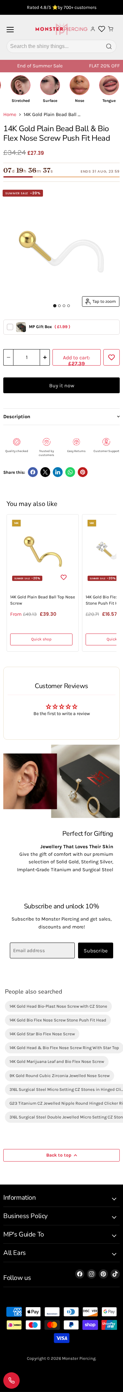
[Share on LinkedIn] (58, 472)
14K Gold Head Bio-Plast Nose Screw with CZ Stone (58, 1006)
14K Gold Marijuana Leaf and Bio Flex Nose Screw (57, 1061)
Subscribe (96, 951)
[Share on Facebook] (33, 472)
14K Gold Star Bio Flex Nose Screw (42, 1033)
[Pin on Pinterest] (83, 472)
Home (9, 114)
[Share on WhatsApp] (70, 472)
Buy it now (61, 385)
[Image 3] (64, 305)
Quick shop (41, 639)
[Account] (92, 29)
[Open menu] (10, 32)
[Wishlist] (101, 29)
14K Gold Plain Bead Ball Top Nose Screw (42, 599)
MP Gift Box (49, 326)
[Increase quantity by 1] (45, 357)
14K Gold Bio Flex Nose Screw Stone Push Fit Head (58, 1020)
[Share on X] (45, 472)
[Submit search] (109, 46)
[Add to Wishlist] (111, 357)
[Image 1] (54, 305)
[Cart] (110, 29)
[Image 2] (59, 305)
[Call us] (11, 1380)
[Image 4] (68, 305)
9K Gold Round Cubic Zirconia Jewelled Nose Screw (60, 1075)
